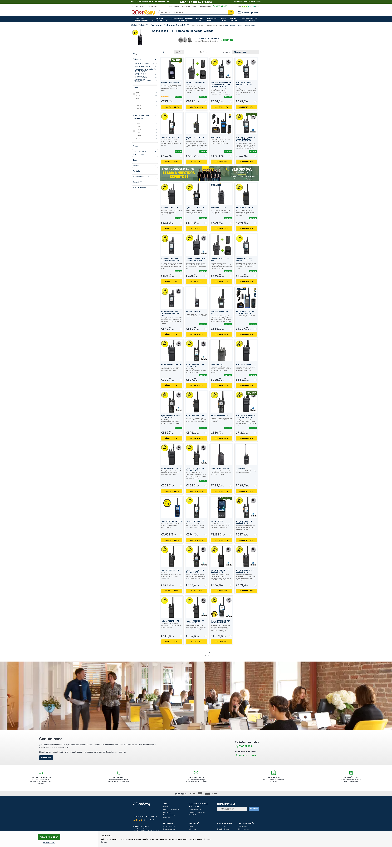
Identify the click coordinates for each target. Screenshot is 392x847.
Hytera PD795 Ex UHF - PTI (171, 521)
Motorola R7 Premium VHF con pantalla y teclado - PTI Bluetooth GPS (246, 139)
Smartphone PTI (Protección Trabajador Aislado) (144, 75)
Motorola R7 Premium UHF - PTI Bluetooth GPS (196, 260)
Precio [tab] (135, 146)
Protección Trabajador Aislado (214, 25)
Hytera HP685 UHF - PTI (195, 208)
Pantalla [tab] (136, 171)
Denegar (104, 842)
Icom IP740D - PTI (193, 311)
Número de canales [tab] (140, 187)
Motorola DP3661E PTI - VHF (220, 312)
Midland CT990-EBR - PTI (171, 82)
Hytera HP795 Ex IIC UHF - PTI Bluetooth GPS (221, 622)
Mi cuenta (245, 12)
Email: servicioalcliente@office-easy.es (146, 830)
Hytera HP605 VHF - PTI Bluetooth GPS (245, 571)
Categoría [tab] (137, 59)
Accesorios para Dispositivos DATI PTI (144, 81)
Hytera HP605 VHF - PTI (170, 570)
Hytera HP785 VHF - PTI (195, 521)
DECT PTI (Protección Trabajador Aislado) (144, 78)
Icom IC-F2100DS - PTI (244, 468)
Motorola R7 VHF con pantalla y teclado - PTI (245, 260)
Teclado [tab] (136, 160)
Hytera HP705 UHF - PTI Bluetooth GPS (220, 571)
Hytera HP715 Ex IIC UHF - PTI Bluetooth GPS (245, 312)
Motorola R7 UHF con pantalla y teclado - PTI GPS (245, 84)
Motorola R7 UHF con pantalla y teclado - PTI (170, 260)
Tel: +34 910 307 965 (140, 828)
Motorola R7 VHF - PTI (244, 364)
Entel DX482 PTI (217, 364)
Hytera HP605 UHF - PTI (245, 208)
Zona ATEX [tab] (137, 182)
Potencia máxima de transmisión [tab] (141, 116)
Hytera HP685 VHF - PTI (220, 415)
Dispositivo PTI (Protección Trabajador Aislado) (144, 72)
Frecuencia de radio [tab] (141, 176)
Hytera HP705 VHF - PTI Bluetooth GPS (195, 622)
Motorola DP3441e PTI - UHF (195, 83)
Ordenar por (227, 52)
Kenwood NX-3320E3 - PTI (221, 468)
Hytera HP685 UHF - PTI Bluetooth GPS (170, 416)
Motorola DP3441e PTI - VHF (220, 260)
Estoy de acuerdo (49, 837)
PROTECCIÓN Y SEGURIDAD (196, 25)
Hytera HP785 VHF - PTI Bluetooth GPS (245, 522)
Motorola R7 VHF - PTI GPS (171, 468)
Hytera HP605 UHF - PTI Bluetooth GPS (195, 469)
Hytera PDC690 (217, 521)
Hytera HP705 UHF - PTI (195, 415)
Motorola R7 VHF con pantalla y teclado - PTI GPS (170, 313)
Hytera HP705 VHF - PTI (170, 621)
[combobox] (196, 12)
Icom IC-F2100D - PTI (219, 208)
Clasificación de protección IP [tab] (139, 153)
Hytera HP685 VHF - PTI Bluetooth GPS (195, 571)
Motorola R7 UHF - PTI (169, 208)
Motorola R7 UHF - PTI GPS (171, 364)
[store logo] (143, 12)
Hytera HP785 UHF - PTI (170, 137)
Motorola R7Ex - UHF (219, 137)
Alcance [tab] (136, 165)
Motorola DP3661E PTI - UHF (195, 138)
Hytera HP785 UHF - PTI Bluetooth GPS (195, 365)
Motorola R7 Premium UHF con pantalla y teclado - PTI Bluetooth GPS (221, 84)
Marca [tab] (135, 88)
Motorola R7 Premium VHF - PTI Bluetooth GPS (246, 416)
